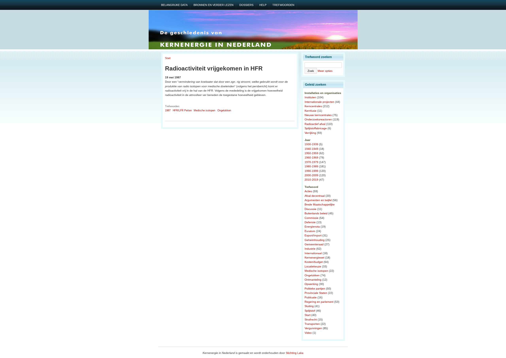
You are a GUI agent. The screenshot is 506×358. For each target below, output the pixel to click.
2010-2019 (311, 179)
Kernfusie (310, 110)
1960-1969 (311, 157)
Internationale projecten (319, 101)
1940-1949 (311, 148)
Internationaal (313, 253)
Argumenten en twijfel (318, 200)
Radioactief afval (315, 124)
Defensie (310, 222)
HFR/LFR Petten (182, 110)
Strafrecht (311, 319)
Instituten (310, 97)
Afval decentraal (315, 195)
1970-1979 (311, 162)
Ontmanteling (313, 279)
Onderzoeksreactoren (318, 119)
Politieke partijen (315, 288)
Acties (308, 191)
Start (168, 58)
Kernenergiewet (314, 257)
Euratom (310, 231)
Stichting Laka (294, 352)
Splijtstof (310, 310)
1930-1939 (311, 144)
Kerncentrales (313, 106)
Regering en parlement (319, 301)
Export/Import (313, 235)
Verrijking (310, 132)
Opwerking (311, 284)
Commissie (311, 217)
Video (308, 332)
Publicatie (311, 297)
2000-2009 (311, 175)
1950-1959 (311, 153)
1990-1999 (311, 170)
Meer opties (325, 70)
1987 (168, 110)
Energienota (312, 226)
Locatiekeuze (313, 266)
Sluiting (309, 306)
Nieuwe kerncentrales (318, 115)
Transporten (312, 323)
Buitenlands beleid (316, 213)
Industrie (310, 248)
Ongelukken (224, 110)
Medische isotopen (204, 110)
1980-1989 (311, 166)
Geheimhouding (315, 240)
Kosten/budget (314, 261)
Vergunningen (313, 328)
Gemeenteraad (314, 244)
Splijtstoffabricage (316, 128)
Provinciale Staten (316, 292)
